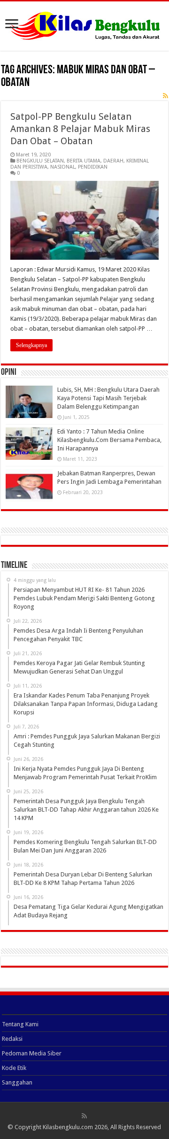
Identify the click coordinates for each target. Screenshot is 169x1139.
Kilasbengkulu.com (68, 1127)
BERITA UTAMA (83, 161)
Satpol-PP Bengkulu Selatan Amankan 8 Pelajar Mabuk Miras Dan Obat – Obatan (80, 129)
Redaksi (12, 1038)
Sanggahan (17, 1082)
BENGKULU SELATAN (40, 161)
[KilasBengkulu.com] (84, 24)
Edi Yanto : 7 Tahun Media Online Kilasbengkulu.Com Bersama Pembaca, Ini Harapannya (109, 440)
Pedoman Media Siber (31, 1053)
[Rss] (84, 1116)
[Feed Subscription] (165, 96)
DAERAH (113, 161)
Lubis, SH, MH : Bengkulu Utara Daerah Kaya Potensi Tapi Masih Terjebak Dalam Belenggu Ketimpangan (108, 398)
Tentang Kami (20, 1024)
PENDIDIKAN (93, 167)
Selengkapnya (31, 345)
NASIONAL (62, 167)
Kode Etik (14, 1067)
